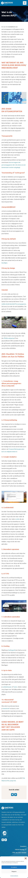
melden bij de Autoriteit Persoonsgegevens (14, 304)
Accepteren (14, 867)
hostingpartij (11, 650)
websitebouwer (7, 687)
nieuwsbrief (6, 708)
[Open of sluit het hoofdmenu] (24, 3)
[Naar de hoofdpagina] (7, 3)
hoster (15, 687)
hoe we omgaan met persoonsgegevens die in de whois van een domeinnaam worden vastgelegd (14, 165)
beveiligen (4, 263)
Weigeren (14, 871)
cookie (17, 519)
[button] (25, 858)
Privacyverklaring (14, 875)
